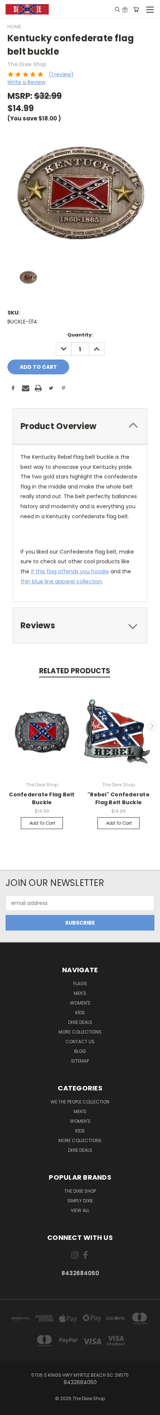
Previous (8, 726)
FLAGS (80, 983)
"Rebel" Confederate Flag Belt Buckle (118, 798)
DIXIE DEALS (80, 1022)
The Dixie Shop (80, 1191)
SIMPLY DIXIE (80, 1201)
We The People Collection (80, 1102)
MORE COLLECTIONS (80, 1032)
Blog (80, 1051)
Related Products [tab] (74, 671)
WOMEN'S (80, 1003)
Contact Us (80, 1041)
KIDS (80, 1012)
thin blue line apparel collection (61, 581)
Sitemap (80, 1061)
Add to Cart (42, 823)
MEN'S (80, 993)
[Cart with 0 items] (136, 9)
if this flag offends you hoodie (70, 571)
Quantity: (80, 334)
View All (80, 1210)
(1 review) (61, 74)
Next (152, 726)
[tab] (80, 426)
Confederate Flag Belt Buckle (41, 798)
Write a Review (26, 82)
